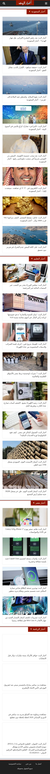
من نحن (28, 764)
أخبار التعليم (39, 258)
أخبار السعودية (38, 11)
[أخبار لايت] (25, 2)
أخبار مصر (40, 503)
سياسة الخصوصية (15, 764)
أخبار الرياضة (39, 629)
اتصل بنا (38, 764)
